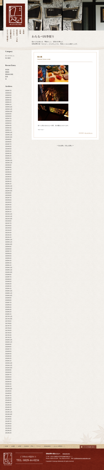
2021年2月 (8, 235)
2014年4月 (8, 402)
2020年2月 (8, 263)
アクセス (13, 35)
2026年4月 (8, 97)
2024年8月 (8, 142)
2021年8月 (8, 221)
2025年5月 (8, 123)
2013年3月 (8, 430)
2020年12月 (8, 239)
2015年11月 (8, 365)
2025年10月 (8, 111)
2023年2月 (8, 181)
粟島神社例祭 (9, 74)
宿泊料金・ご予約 (17, 35)
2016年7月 (8, 349)
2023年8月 (8, 167)
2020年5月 (8, 256)
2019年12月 (8, 267)
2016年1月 (8, 360)
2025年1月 (8, 130)
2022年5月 (8, 202)
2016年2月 (8, 358)
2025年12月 (8, 107)
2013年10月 (8, 414)
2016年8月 (8, 346)
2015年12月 (8, 363)
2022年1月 (8, 211)
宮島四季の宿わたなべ (7, 459)
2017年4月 (8, 333)
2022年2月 (8, 209)
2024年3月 (8, 153)
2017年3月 (8, 335)
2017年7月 (8, 326)
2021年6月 (8, 225)
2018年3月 (8, 309)
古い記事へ (61, 145)
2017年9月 (8, 321)
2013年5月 (8, 426)
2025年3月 (8, 128)
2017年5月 (8, 330)
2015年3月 (8, 384)
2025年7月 (8, 118)
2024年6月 (8, 146)
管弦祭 (7, 69)
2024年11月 (8, 135)
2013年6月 (8, 423)
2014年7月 (8, 395)
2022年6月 (8, 200)
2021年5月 (8, 228)
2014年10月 (8, 388)
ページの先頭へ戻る (88, 446)
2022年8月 (8, 195)
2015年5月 (8, 379)
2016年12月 (8, 340)
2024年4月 (8, 151)
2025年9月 (8, 114)
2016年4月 (8, 353)
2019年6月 (8, 279)
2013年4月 (8, 428)
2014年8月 (8, 393)
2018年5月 (8, 305)
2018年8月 (8, 300)
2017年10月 (8, 319)
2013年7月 (8, 421)
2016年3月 (8, 356)
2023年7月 (8, 169)
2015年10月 (8, 368)
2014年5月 (8, 400)
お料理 (20, 35)
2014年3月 (8, 405)
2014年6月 (8, 398)
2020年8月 (8, 249)
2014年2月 (8, 407)
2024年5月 (8, 149)
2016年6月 (8, 351)
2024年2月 (8, 156)
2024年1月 (8, 158)
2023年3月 (8, 179)
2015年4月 (8, 381)
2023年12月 (8, 160)
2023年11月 (8, 162)
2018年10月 (8, 295)
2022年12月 (8, 186)
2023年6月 (8, 172)
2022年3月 (8, 207)
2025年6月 (8, 121)
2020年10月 (8, 244)
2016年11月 (8, 342)
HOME (6, 446)
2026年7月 (8, 90)
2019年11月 (8, 270)
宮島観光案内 (10, 35)
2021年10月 (8, 218)
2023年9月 (8, 165)
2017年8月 (8, 323)
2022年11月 (8, 188)
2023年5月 (8, 174)
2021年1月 (8, 237)
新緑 (6, 76)
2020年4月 (8, 258)
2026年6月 (8, 93)
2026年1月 (8, 104)
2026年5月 (8, 95)
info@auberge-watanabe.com (82, 458)
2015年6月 (8, 377)
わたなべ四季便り (7, 35)
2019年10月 (8, 272)
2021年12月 (8, 214)
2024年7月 (8, 144)
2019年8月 (8, 274)
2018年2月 (8, 312)
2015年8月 (8, 372)
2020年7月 (8, 251)
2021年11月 (8, 216)
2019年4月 (8, 284)
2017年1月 (8, 337)
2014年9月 (8, 391)
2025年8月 (8, 116)
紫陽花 (7, 72)
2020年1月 (8, 265)
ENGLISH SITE (66, 453)
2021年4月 (8, 230)
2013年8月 (8, 419)
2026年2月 (8, 102)
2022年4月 (8, 204)
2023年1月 (8, 184)
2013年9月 (8, 416)
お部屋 (23, 35)
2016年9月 (8, 344)
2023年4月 (8, 176)
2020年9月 (8, 246)
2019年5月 (8, 281)
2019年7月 (8, 277)
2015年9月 (8, 370)
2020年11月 (8, 242)
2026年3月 (8, 100)
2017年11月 (8, 316)
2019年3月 (8, 286)
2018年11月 (8, 293)
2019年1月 (8, 288)
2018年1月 (8, 314)
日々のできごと (10, 55)
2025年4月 (8, 125)
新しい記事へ (68, 145)
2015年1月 (8, 386)
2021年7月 (8, 223)
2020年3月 (8, 260)
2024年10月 (8, 137)
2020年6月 (8, 253)
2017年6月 (8, 328)
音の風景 (8, 58)
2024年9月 (8, 139)
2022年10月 (8, 191)
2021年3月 (8, 232)
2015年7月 (8, 374)
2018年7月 (8, 302)
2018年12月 (8, 291)
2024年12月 (8, 132)
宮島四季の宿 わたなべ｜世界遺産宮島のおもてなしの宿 (15, 15)
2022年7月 (8, 197)
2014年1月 (8, 409)
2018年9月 (8, 298)
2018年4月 (8, 307)
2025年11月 (8, 109)
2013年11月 (8, 412)
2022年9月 (8, 193)
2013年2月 (8, 433)
